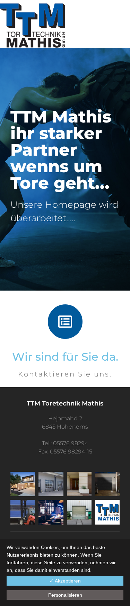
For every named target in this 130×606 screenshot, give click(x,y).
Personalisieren (65, 595)
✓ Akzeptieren (65, 581)
